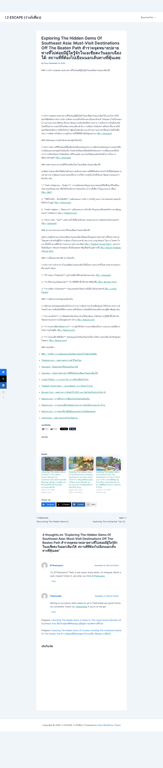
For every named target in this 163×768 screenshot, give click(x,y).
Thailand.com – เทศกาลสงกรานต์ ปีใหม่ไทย (61, 360)
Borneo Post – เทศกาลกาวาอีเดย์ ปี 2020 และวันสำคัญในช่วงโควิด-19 (73, 392)
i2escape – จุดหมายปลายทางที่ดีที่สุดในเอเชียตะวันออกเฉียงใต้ (69, 373)
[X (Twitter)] (3, 379)
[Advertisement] (81, 5)
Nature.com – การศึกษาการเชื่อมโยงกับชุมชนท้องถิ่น (65, 398)
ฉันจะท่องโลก (147, 17)
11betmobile (56, 596)
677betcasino (56, 565)
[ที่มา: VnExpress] (62, 202)
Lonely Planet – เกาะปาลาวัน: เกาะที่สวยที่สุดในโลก (65, 379)
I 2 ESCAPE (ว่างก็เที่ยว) (23, 17)
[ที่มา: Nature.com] (86, 319)
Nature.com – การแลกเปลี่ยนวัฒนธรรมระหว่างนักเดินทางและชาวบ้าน (73, 405)
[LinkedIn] (3, 385)
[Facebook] (3, 372)
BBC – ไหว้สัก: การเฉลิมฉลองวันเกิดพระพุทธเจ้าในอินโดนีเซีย (69, 354)
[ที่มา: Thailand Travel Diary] (98, 244)
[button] (154, 17)
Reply (54, 581)
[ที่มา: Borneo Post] (107, 282)
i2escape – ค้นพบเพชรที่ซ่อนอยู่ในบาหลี (59, 366)
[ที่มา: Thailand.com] (67, 213)
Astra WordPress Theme (109, 725)
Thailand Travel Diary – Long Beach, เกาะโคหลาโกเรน (67, 386)
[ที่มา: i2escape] (104, 133)
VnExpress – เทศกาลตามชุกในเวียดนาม (59, 418)
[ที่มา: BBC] (46, 192)
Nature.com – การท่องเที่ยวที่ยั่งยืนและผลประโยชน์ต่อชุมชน (68, 411)
